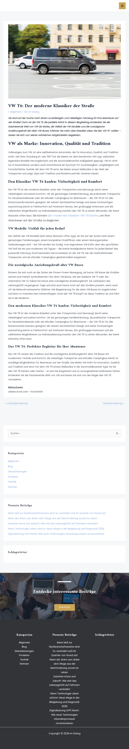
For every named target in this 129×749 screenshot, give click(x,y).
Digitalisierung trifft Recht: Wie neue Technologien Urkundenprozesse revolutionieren (56, 534)
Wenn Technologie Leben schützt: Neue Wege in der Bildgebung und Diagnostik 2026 (56, 528)
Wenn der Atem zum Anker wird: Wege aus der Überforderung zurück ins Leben (52, 518)
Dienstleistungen (17, 471)
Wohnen (12, 487)
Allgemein (15, 111)
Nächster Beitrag (114, 403)
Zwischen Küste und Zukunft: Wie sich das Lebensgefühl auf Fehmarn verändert (53, 523)
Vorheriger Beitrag (16, 403)
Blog (10, 466)
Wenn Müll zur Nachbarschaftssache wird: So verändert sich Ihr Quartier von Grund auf (57, 513)
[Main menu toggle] (122, 5)
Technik (12, 481)
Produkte (13, 476)
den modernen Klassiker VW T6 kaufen (73, 215)
